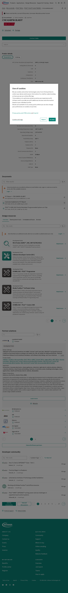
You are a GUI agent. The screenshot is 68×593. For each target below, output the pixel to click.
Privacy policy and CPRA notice (21, 113)
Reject (44, 120)
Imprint (36, 113)
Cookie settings (17, 120)
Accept (52, 120)
